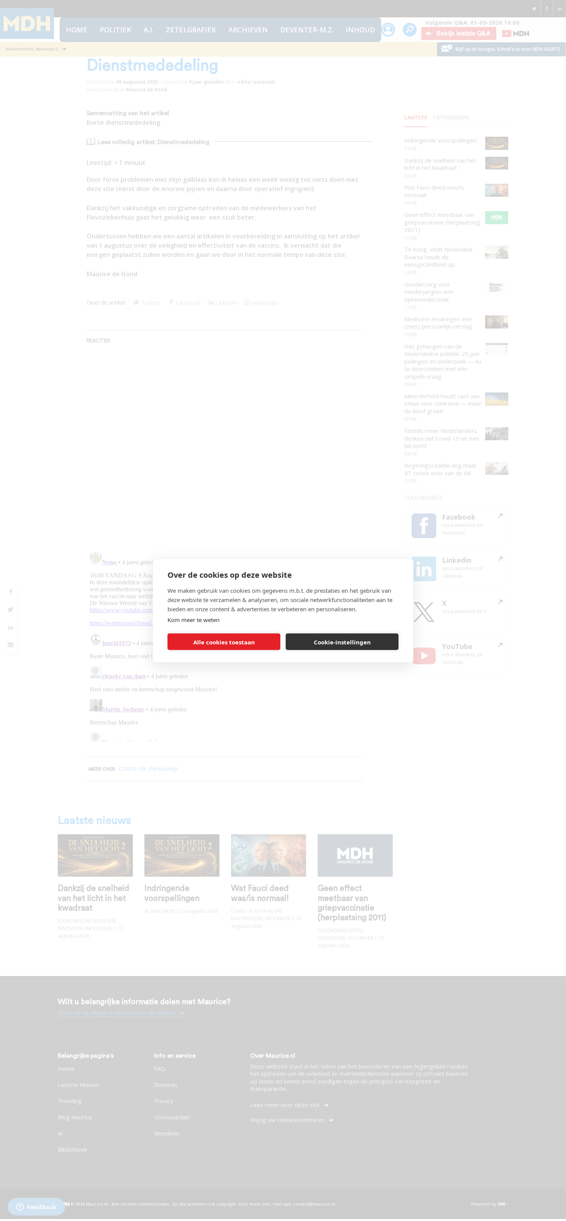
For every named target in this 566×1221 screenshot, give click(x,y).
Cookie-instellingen (342, 642)
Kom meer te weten (193, 620)
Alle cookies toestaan (224, 642)
